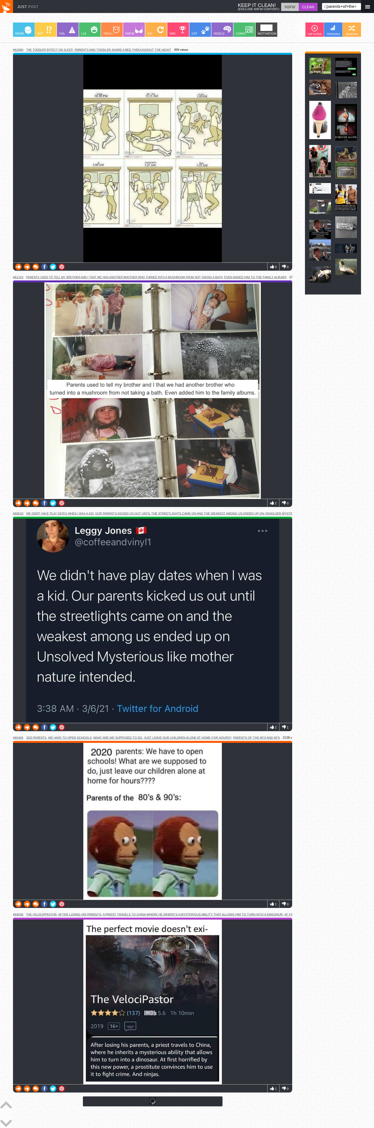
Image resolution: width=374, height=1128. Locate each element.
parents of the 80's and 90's (256, 737)
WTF (40, 33)
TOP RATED (314, 34)
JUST (28, 7)
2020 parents (36, 737)
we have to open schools (70, 737)
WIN (172, 33)
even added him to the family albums (255, 277)
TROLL (108, 33)
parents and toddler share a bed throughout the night (123, 49)
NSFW (129, 33)
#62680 (18, 49)
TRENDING (333, 34)
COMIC (241, 33)
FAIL (62, 33)
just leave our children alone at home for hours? (187, 737)
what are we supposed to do (117, 737)
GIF (150, 33)
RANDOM (352, 34)
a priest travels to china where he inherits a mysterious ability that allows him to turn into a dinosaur (193, 914)
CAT (194, 33)
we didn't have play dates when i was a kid (60, 513)
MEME (19, 33)
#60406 (18, 737)
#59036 (18, 914)
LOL (84, 33)
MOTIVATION (267, 33)
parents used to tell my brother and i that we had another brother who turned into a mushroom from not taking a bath (124, 277)
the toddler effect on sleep (49, 49)
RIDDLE (219, 33)
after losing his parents (79, 914)
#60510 (18, 513)
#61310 (18, 277)
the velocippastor (41, 914)
